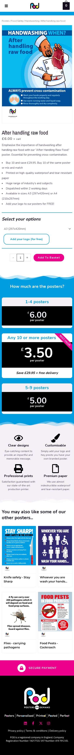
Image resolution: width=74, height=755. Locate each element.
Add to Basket (49, 257)
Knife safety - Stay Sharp (17, 579)
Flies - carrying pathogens (15, 645)
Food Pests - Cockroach (49, 645)
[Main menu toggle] (6, 6)
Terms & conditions (36, 730)
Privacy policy (16, 730)
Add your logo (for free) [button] (26, 239)
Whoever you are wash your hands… (53, 579)
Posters (6, 20)
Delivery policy (57, 730)
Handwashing (32, 20)
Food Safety (17, 20)
